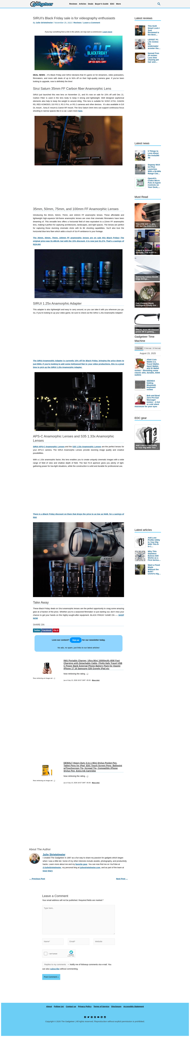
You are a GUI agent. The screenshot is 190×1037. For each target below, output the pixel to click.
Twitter (37, 630)
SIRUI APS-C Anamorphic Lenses (49, 447)
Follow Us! (59, 1006)
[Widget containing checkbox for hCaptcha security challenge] (58, 953)
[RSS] (102, 1017)
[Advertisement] (78, 187)
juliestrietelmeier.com (90, 867)
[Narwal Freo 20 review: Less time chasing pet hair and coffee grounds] (141, 57)
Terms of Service (101, 1006)
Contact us (71, 1006)
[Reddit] (105, 1017)
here (80, 111)
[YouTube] (98, 1017)
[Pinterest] (95, 1017)
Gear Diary (48, 871)
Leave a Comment (91, 23)
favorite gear (81, 864)
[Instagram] (92, 1017)
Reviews (77, 23)
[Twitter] (88, 1017)
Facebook (46, 630)
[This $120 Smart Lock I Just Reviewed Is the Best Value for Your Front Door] (141, 30)
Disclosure (116, 1006)
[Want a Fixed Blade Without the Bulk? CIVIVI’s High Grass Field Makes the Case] (141, 569)
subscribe (54, 969)
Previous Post (37, 879)
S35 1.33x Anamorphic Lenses (86, 447)
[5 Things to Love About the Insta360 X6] (141, 155)
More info (95, 680)
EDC (112, 4)
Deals (90, 4)
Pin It (55, 630)
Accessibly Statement (133, 1006)
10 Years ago (157, 348)
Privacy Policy (84, 1006)
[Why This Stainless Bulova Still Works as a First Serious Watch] (141, 555)
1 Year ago (139, 348)
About (49, 1006)
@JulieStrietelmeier (52, 867)
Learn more (107, 32)
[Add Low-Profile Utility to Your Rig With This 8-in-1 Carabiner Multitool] (141, 542)
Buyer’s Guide (101, 4)
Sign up (75, 640)
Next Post (122, 879)
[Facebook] (85, 1017)
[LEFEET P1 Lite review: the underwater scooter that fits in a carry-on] (141, 44)
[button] (159, 4)
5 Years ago (147, 348)
